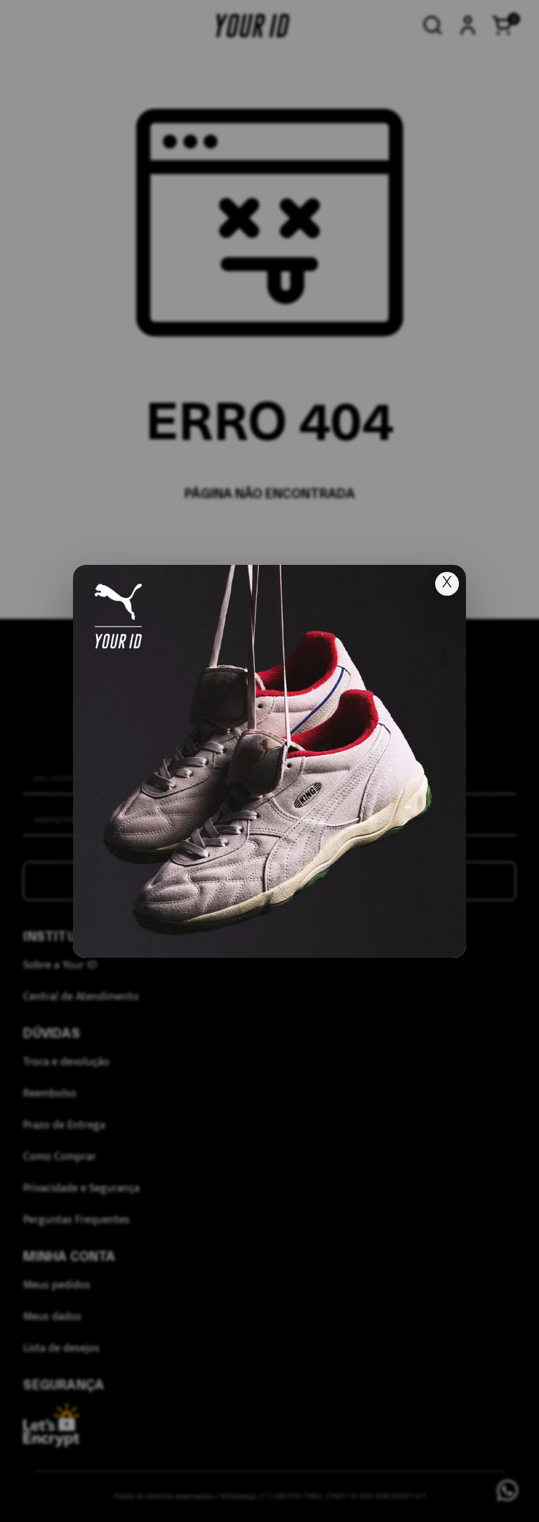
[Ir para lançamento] (269, 761)
